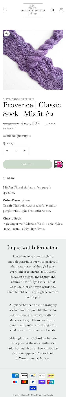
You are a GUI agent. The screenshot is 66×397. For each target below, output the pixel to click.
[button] (5, 10)
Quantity (8, 143)
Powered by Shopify (44, 395)
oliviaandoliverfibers (27, 395)
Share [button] (11, 178)
